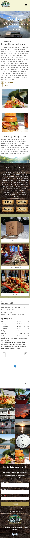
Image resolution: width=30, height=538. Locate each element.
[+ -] (15, 368)
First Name (4, 482)
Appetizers (22, 202)
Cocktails (8, 202)
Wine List (22, 209)
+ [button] (4, 354)
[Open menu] (26, 5)
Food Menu (8, 209)
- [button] (4, 356)
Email (3, 496)
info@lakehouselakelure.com (15, 314)
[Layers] (26, 354)
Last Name (4, 489)
